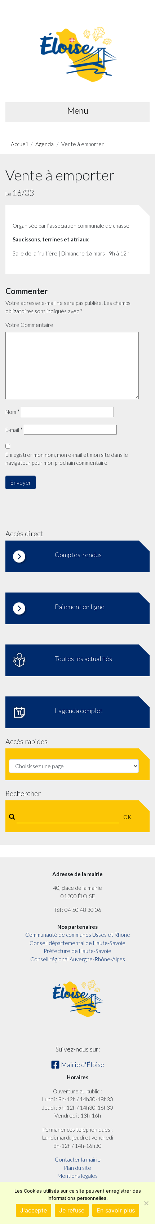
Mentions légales (77, 1175)
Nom (12, 411)
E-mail (14, 430)
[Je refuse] (146, 1203)
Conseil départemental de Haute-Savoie (77, 943)
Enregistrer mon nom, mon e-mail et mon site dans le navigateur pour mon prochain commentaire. (66, 458)
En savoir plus (116, 1210)
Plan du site (77, 1167)
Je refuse (71, 1210)
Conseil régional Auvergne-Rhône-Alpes (77, 959)
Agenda (44, 144)
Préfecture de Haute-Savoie (77, 951)
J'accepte (33, 1210)
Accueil (19, 144)
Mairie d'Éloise (82, 1064)
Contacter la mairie (78, 1159)
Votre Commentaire (29, 325)
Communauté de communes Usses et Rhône (77, 934)
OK (127, 817)
